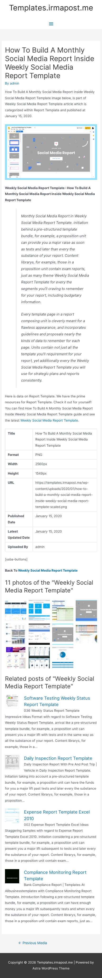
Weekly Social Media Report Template (49, 420)
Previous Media (32, 943)
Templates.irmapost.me (51, 7)
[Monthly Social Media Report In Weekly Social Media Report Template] (39, 657)
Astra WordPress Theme (51, 968)
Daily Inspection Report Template (58, 758)
